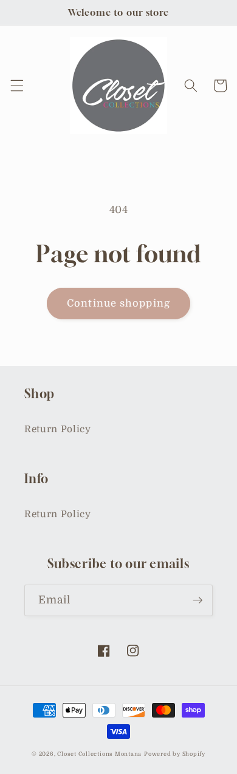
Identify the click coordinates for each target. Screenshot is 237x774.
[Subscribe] (197, 600)
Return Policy (57, 429)
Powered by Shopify (174, 754)
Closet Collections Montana (99, 754)
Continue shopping (118, 303)
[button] (16, 85)
